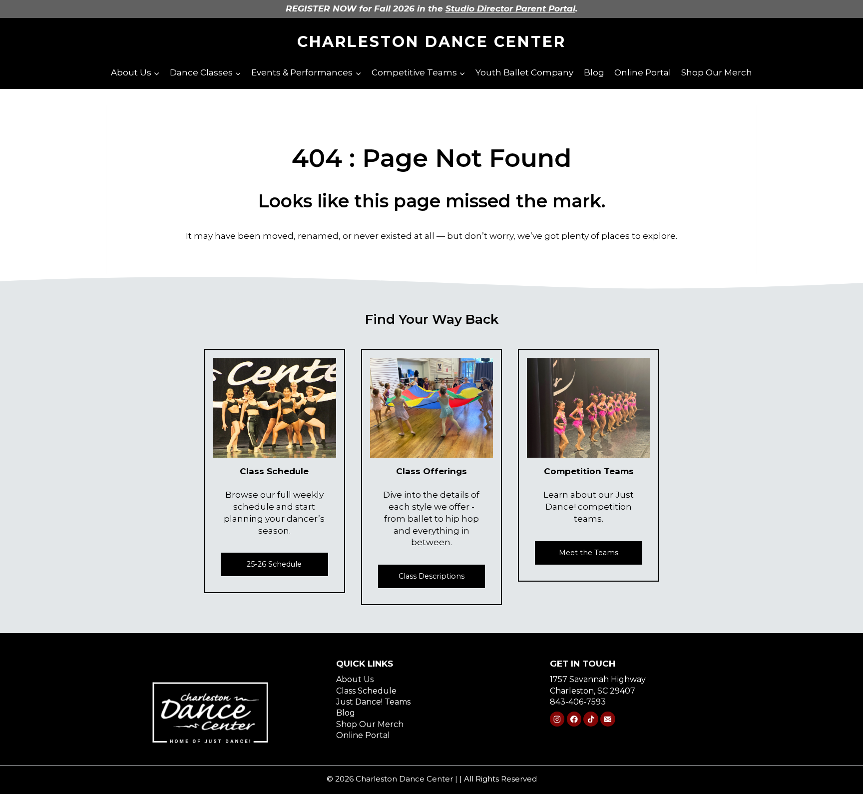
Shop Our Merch (716, 72)
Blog (594, 72)
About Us (355, 679)
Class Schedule (366, 691)
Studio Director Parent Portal (510, 8)
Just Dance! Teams (373, 702)
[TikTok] (590, 719)
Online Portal (642, 72)
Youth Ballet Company (524, 72)
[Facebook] (574, 719)
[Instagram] (557, 719)
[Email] (607, 719)
